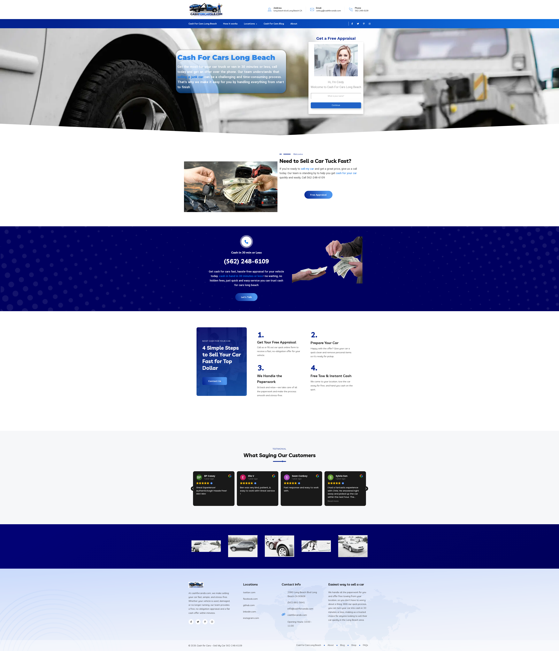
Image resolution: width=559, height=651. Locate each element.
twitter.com (249, 592)
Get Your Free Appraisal (276, 342)
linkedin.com (249, 611)
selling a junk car (190, 77)
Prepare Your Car (324, 343)
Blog (342, 645)
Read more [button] (289, 501)
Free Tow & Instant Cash (331, 376)
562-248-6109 (361, 10)
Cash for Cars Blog (274, 23)
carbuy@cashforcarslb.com (328, 10)
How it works (230, 23)
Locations (249, 23)
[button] (193, 488)
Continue (336, 105)
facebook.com (250, 598)
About (293, 23)
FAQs (365, 645)
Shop (353, 645)
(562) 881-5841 (296, 602)
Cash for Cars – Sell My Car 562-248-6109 (219, 645)
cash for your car (346, 173)
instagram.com (251, 618)
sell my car (307, 168)
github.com (249, 605)
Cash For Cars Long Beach (203, 23)
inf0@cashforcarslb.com (300, 608)
